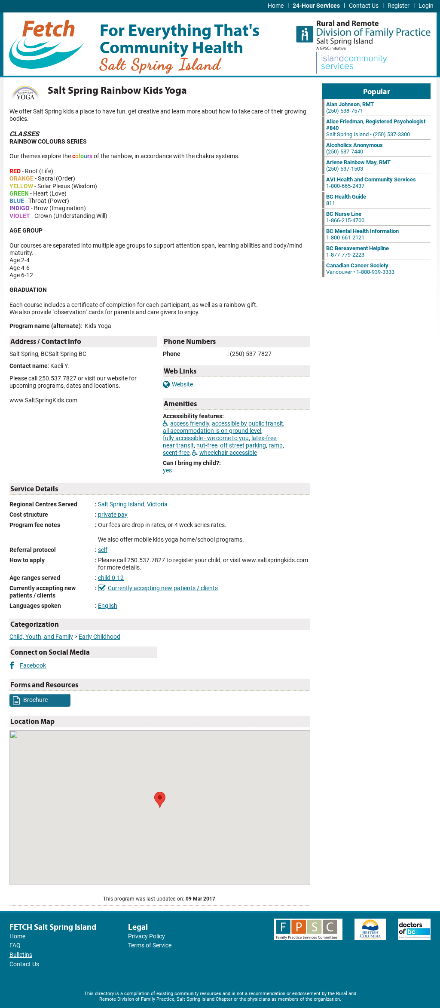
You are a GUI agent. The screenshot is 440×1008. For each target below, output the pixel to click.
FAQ (15, 945)
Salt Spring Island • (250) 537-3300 (375, 128)
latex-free (263, 438)
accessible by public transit (247, 423)
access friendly (189, 423)
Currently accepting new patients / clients (163, 588)
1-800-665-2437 (371, 182)
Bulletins (20, 955)
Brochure (35, 699)
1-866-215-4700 (345, 217)
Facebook (33, 665)
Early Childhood (99, 636)
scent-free (176, 453)
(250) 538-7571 (350, 107)
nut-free (206, 445)
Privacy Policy (146, 936)
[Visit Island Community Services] (351, 63)
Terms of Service (149, 945)
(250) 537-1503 (358, 165)
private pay (113, 514)
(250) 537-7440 (354, 148)
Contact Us (364, 5)
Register (398, 5)
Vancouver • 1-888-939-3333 (360, 268)
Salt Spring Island (121, 504)
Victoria (157, 504)
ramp (276, 445)
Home (276, 5)
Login (426, 5)
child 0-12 (111, 578)
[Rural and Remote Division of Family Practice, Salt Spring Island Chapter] (363, 32)
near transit (178, 445)
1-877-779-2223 (357, 251)
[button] (160, 799)
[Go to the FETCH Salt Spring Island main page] (46, 42)
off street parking (243, 445)
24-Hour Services (316, 5)
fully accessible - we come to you (206, 438)
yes (167, 470)
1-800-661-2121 (362, 234)
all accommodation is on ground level (212, 431)
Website (182, 384)
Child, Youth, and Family (41, 636)
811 (346, 199)
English (107, 606)
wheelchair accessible (228, 453)
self (102, 550)
